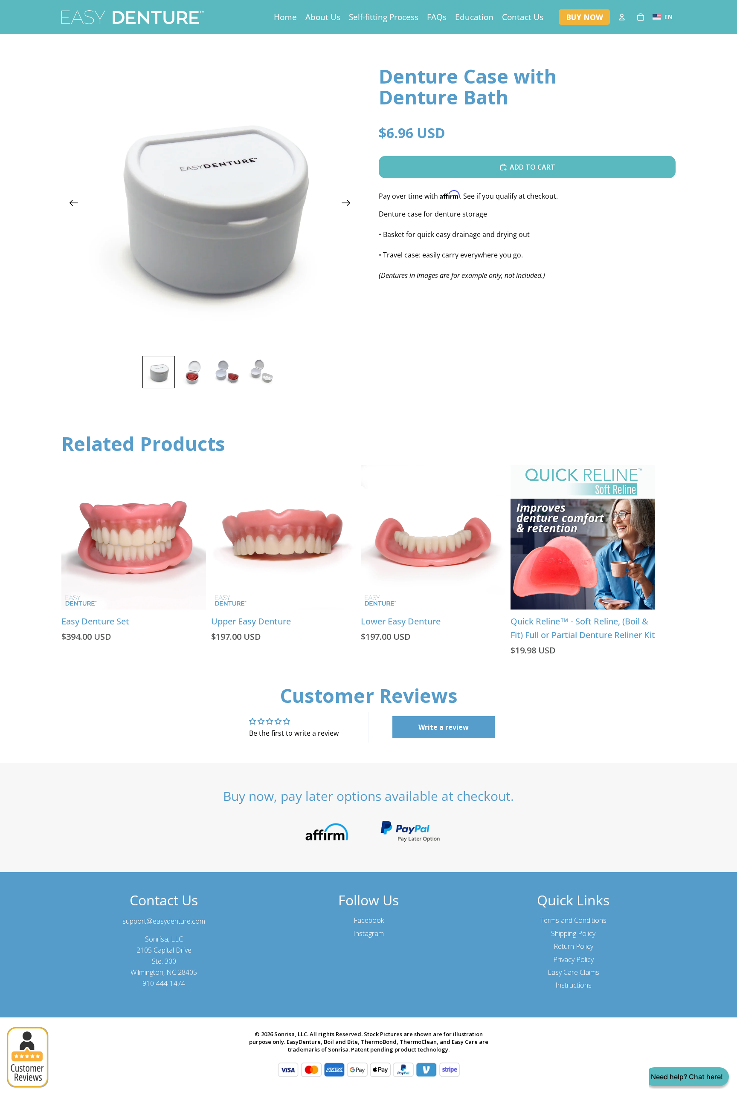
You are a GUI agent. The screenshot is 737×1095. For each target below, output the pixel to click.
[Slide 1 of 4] (158, 372)
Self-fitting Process (383, 17)
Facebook (369, 920)
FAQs (437, 17)
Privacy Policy (573, 959)
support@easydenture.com (163, 921)
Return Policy (573, 946)
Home (285, 17)
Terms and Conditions (573, 920)
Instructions (573, 985)
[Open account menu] (621, 17)
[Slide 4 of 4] (261, 372)
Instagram (368, 933)
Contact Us (522, 17)
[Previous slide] (71, 203)
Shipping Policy (573, 933)
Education (474, 17)
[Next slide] (348, 203)
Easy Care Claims (573, 972)
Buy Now (584, 17)
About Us (322, 17)
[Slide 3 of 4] (227, 372)
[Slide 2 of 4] (192, 372)
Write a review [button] (443, 727)
